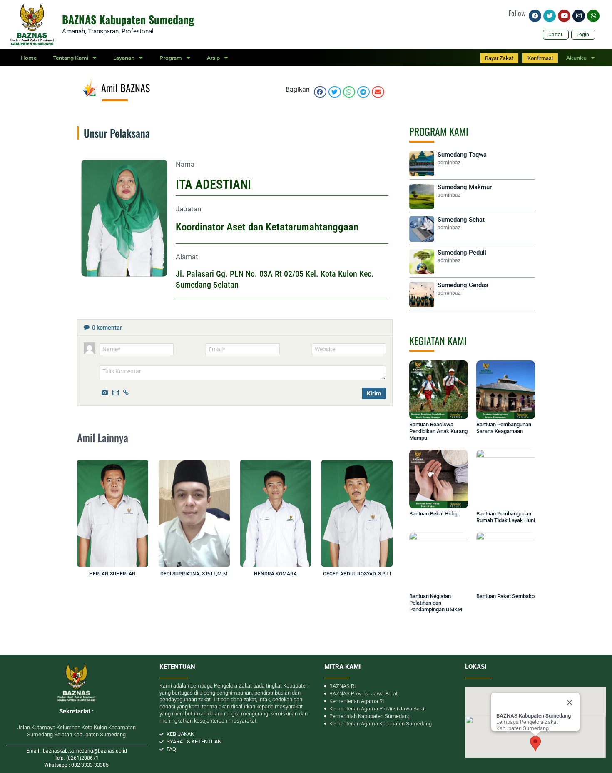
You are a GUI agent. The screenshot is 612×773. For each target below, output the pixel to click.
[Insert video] (116, 392)
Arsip (213, 58)
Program (170, 58)
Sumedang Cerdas (463, 285)
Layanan (123, 58)
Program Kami (438, 131)
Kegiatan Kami (438, 340)
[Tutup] (570, 703)
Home (29, 58)
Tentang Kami (70, 58)
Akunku (576, 58)
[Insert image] (106, 392)
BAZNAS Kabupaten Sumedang (128, 19)
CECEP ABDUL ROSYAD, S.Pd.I (357, 574)
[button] (320, 92)
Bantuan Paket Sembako (505, 596)
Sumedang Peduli (462, 252)
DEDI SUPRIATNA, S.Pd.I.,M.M (194, 574)
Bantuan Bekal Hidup (433, 513)
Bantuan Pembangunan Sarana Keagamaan (503, 427)
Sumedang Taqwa (462, 154)
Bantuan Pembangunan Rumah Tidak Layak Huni (505, 516)
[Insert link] (127, 392)
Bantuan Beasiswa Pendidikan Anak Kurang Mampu (438, 431)
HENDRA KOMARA (275, 574)
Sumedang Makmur (465, 187)
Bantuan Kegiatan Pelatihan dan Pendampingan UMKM (435, 603)
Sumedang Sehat (461, 219)
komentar (107, 327)
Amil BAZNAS (125, 87)
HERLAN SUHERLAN (112, 574)
